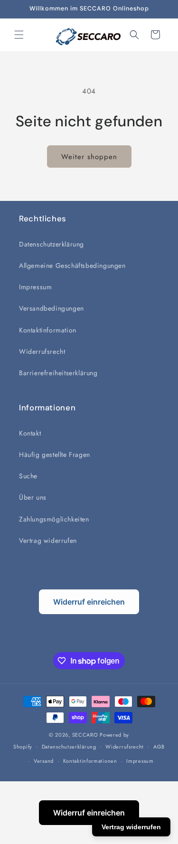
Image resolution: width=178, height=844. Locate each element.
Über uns (33, 497)
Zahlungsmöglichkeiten (54, 519)
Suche (28, 476)
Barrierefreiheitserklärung (58, 373)
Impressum (35, 287)
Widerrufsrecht (42, 351)
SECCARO (85, 735)
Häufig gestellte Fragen (54, 454)
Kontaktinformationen (90, 761)
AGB (159, 746)
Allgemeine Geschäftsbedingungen (72, 265)
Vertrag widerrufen (48, 540)
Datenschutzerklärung (51, 244)
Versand (44, 761)
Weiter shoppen (89, 157)
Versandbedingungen (51, 308)
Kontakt (30, 433)
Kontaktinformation (47, 330)
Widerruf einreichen (89, 602)
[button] (19, 34)
